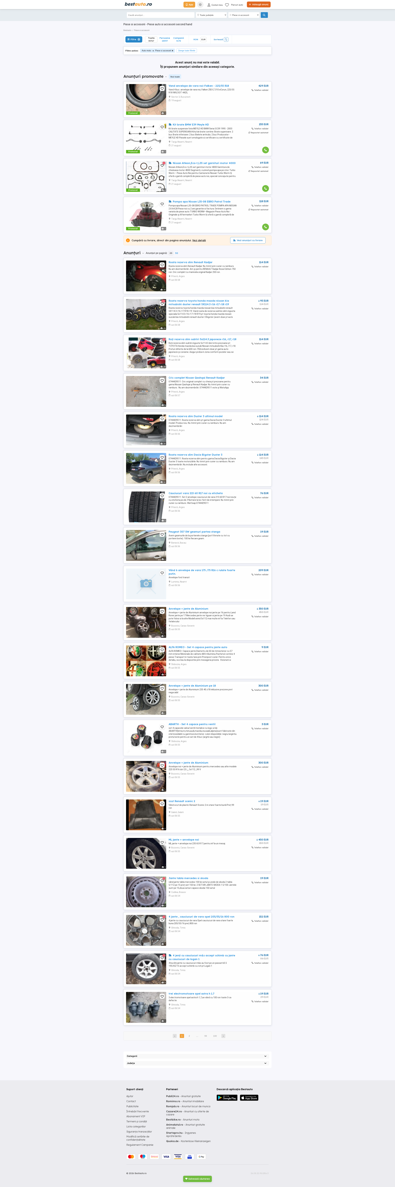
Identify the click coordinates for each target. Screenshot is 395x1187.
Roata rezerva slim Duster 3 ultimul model (195, 416)
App (191, 4)
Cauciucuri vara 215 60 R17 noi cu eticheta (196, 493)
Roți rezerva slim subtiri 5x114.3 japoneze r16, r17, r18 (202, 339)
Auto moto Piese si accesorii (156, 50)
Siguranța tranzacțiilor (139, 1131)
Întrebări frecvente (137, 1111)
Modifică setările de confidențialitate (137, 1138)
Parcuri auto (237, 5)
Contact (131, 1101)
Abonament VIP (135, 1116)
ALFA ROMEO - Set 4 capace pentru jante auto (198, 647)
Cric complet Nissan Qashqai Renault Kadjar (197, 377)
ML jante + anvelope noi (184, 839)
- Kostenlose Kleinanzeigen (188, 1141)
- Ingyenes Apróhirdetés (181, 1134)
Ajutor (129, 1096)
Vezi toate (175, 76)
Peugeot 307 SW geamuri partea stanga (194, 531)
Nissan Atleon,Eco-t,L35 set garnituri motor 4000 (204, 163)
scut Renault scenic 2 (182, 801)
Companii (178, 39)
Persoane (165, 39)
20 (171, 253)
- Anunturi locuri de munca (188, 1106)
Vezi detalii (199, 240)
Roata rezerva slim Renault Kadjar (190, 262)
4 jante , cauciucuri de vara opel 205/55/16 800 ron (201, 916)
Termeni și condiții (136, 1121)
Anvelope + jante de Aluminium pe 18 (192, 685)
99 (205, 1036)
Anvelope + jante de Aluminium (188, 608)
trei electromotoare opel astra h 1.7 (191, 993)
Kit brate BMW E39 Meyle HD (190, 124)
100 (215, 1036)
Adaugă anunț (260, 4)
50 (176, 253)
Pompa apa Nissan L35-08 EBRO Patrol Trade (201, 201)
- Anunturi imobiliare (185, 1101)
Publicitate (132, 1106)
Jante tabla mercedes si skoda (188, 878)
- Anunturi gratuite (183, 1096)
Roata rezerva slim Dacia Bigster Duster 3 (195, 454)
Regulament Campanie (139, 1144)
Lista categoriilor (136, 1126)
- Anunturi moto (183, 1119)
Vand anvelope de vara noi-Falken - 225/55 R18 (199, 85)
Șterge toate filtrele (186, 50)
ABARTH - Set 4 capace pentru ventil (192, 724)
